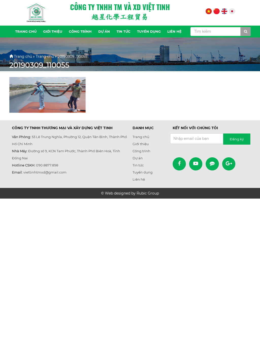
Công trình (80, 31)
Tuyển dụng (149, 31)
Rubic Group (148, 193)
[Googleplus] (228, 163)
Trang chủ (26, 31)
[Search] (245, 31)
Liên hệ (174, 31)
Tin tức (124, 31)
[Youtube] (195, 163)
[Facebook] (179, 163)
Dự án (104, 31)
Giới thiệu (52, 31)
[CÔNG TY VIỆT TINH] (36, 13)
